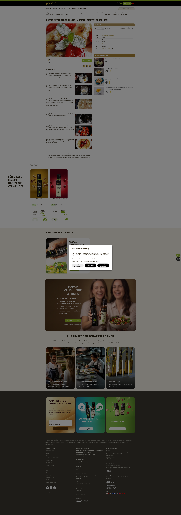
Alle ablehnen (90, 265)
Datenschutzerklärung (94, 261)
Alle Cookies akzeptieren (103, 265)
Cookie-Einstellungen (77, 265)
